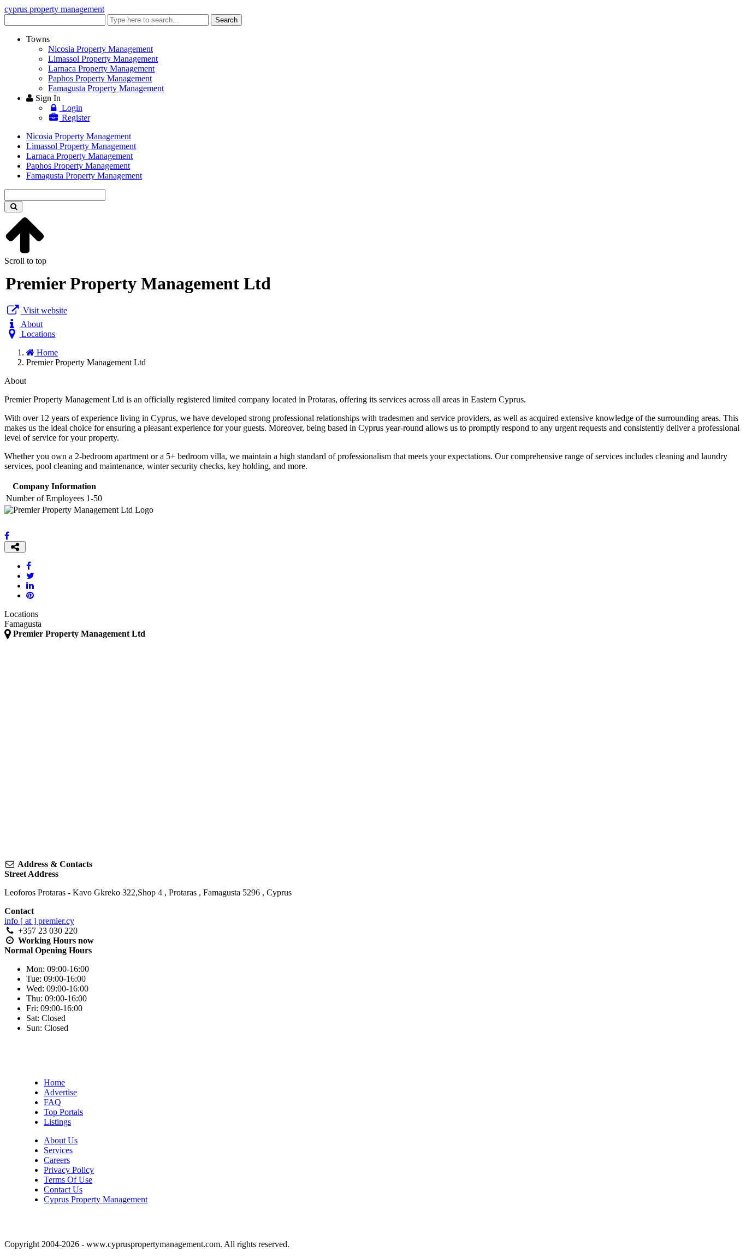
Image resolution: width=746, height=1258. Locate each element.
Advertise (60, 1092)
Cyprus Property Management (95, 1199)
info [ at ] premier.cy (39, 920)
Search (226, 20)
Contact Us (63, 1189)
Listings (57, 1121)
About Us (61, 1140)
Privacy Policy (69, 1169)
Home (54, 1082)
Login (71, 107)
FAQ (52, 1102)
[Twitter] (30, 575)
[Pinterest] (30, 595)
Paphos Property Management (100, 78)
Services (58, 1150)
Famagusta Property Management (106, 88)
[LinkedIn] (30, 585)
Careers (57, 1160)
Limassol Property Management (103, 58)
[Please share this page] (15, 547)
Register (75, 117)
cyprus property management (54, 9)
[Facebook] (6, 536)
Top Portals (63, 1112)
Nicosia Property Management (100, 49)
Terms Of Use (68, 1179)
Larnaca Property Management (101, 68)
